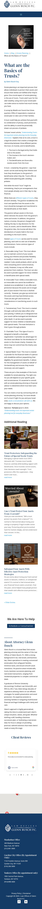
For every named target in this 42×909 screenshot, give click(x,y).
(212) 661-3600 (9, 848)
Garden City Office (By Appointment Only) (20, 856)
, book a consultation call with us (20, 401)
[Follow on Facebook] (19, 901)
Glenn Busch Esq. (12, 82)
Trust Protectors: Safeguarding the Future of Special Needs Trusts (20, 454)
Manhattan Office (12, 839)
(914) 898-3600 (9, 882)
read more (8, 477)
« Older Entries (9, 602)
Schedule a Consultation (21, 626)
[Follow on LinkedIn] (25, 901)
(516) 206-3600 (9, 866)
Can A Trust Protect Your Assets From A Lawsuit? (19, 512)
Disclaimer (27, 893)
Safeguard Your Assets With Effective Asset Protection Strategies (16, 571)
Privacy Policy (16, 893)
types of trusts (15, 239)
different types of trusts (25, 198)
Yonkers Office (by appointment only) (21, 872)
